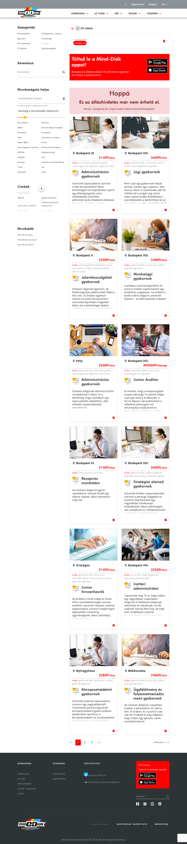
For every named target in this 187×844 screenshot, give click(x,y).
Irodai (74, 162)
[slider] (41, 117)
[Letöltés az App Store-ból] (157, 70)
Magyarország (48, 152)
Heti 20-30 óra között (27, 240)
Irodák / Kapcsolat (27, 788)
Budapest (22, 133)
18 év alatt (23, 211)
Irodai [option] (80, 43)
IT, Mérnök (22, 49)
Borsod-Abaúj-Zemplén (52, 128)
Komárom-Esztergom (51, 147)
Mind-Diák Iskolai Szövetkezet (104, 782)
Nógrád (21, 157)
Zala (43, 172)
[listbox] (80, 43)
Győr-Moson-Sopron (50, 138)
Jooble (21, 793)
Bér (117, 13)
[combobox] (41, 100)
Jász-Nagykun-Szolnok (28, 147)
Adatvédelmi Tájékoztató (132, 824)
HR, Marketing (24, 44)
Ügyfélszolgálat (48, 49)
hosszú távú (83, 162)
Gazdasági (46, 39)
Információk (59, 773)
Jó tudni (100, 13)
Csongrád (46, 133)
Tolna (20, 167)
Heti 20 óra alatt (25, 235)
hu (163, 4)
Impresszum (161, 824)
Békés (20, 128)
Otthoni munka (78, 271)
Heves (44, 143)
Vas (43, 167)
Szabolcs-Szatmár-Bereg (52, 162)
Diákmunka (81, 13)
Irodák (133, 13)
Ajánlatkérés (59, 778)
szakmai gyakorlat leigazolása (85, 166)
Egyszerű (22, 39)
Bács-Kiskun (23, 123)
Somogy (21, 162)
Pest (43, 157)
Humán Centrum (97, 775)
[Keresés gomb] (126, 4)
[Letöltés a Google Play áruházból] (157, 62)
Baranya (45, 123)
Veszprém (22, 172)
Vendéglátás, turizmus (51, 34)
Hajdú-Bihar (23, 143)
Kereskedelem (24, 34)
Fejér (20, 138)
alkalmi (21, 198)
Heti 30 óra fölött (26, 245)
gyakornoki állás (107, 166)
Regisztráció (138, 4)
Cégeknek (152, 13)
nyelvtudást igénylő (98, 162)
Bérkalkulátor (25, 783)
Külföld (21, 152)
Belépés (153, 4)
